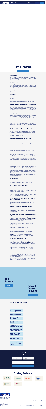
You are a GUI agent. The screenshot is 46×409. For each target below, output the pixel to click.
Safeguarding (41, 405)
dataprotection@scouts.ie (13, 220)
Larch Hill (34, 400)
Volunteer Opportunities (29, 403)
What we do (21, 402)
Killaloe (34, 405)
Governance (41, 402)
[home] (5, 3)
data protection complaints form (30, 218)
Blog (26, 402)
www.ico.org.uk (14, 234)
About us (21, 400)
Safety (20, 405)
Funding (41, 403)
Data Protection (42, 400)
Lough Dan (34, 403)
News (27, 400)
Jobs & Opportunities (29, 405)
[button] (12, 2)
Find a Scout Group (22, 403)
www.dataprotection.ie (15, 228)
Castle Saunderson (35, 402)
